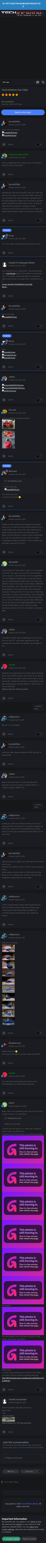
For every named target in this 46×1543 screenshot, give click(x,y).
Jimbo (12, 377)
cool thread (10, 273)
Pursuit (12, 410)
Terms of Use (35, 1522)
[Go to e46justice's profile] (4, 718)
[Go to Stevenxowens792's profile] (4, 156)
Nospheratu (15, 1043)
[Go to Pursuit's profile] (4, 411)
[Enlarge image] (19, 497)
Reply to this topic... (15, 1458)
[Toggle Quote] (6, 481)
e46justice (14, 717)
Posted (17, 125)
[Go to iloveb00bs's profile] (4, 123)
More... (4, 287)
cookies (18, 1524)
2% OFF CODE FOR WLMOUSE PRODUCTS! (21, 3)
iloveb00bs (9, 102)
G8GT (12, 1103)
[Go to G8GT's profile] (4, 1104)
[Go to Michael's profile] (4, 472)
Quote (10, 144)
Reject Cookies (29, 1539)
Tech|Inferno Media (29, 1504)
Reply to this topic (23, 112)
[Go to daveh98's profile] (4, 563)
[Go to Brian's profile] (4, 237)
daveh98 (13, 562)
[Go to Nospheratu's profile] (4, 1044)
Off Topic (18, 104)
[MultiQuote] (4, 144)
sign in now (17, 1447)
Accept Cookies (12, 1539)
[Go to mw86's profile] (4, 666)
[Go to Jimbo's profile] (4, 378)
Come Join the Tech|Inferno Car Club (17, 284)
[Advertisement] (23, 48)
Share (11, 1471)
